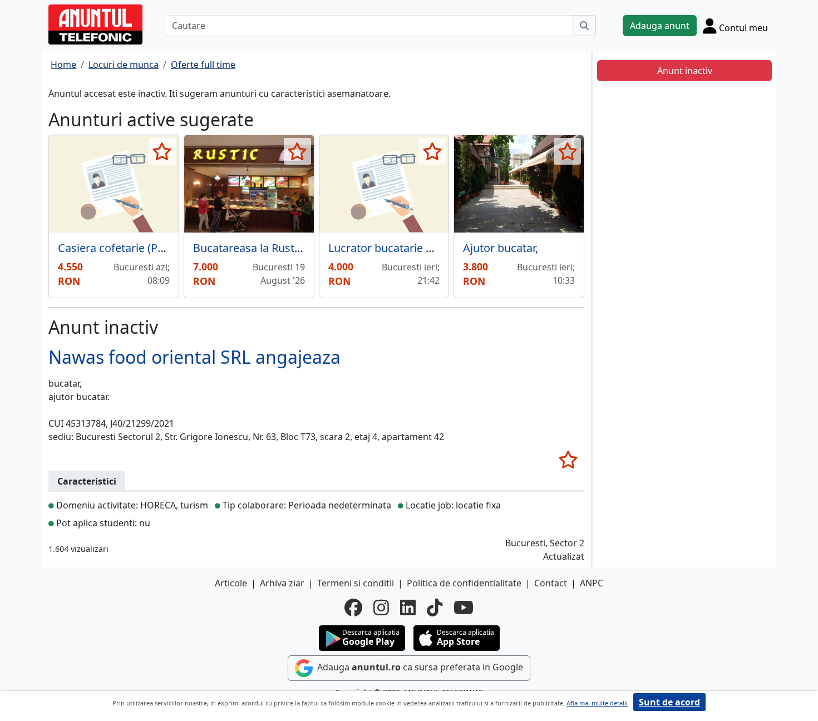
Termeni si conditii (355, 583)
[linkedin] (408, 607)
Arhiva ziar (282, 583)
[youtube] (464, 607)
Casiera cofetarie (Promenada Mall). (150, 247)
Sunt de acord (669, 702)
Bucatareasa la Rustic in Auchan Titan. (290, 247)
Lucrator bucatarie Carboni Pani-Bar (420, 247)
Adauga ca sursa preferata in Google (419, 667)
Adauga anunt (659, 25)
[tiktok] (434, 607)
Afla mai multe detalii (597, 703)
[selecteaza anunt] (162, 151)
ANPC (591, 583)
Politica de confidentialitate (464, 583)
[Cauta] (584, 25)
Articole (231, 583)
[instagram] (381, 607)
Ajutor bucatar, (500, 247)
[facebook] (353, 607)
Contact (550, 583)
